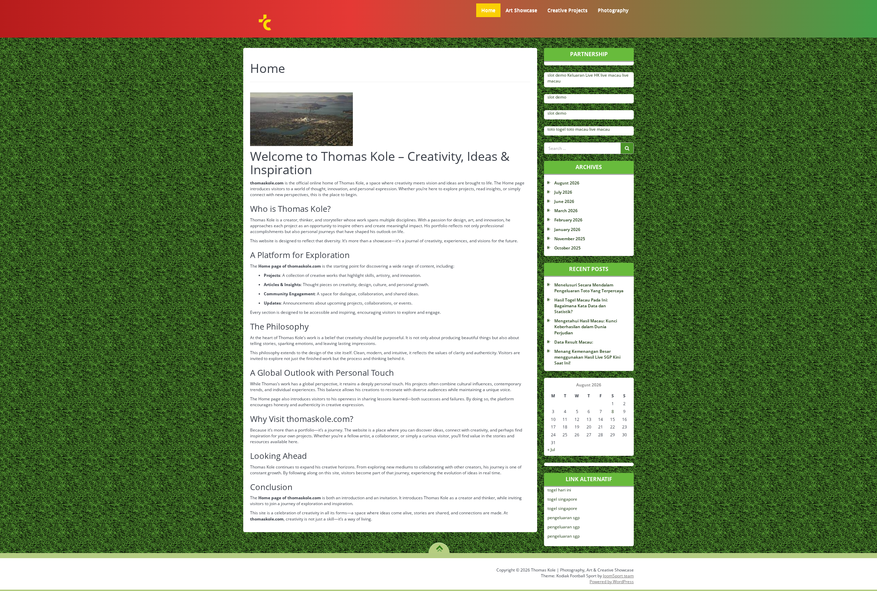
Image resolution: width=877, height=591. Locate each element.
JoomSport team (618, 576)
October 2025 (567, 248)
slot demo (556, 75)
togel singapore (562, 499)
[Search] (627, 148)
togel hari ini (559, 490)
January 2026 (567, 229)
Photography (613, 10)
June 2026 (564, 201)
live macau (611, 75)
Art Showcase (521, 10)
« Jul (551, 449)
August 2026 (566, 183)
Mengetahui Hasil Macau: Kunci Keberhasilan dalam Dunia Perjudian (585, 326)
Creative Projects (567, 10)
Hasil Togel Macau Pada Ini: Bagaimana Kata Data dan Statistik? (581, 305)
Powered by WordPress (612, 581)
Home (488, 10)
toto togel (556, 129)
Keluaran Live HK (583, 75)
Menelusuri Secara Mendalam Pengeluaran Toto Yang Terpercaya (588, 288)
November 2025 (569, 239)
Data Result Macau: (573, 342)
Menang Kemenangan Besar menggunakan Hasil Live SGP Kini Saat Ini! (587, 357)
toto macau (577, 129)
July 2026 (563, 192)
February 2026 (568, 220)
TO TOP (439, 546)
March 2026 (566, 211)
